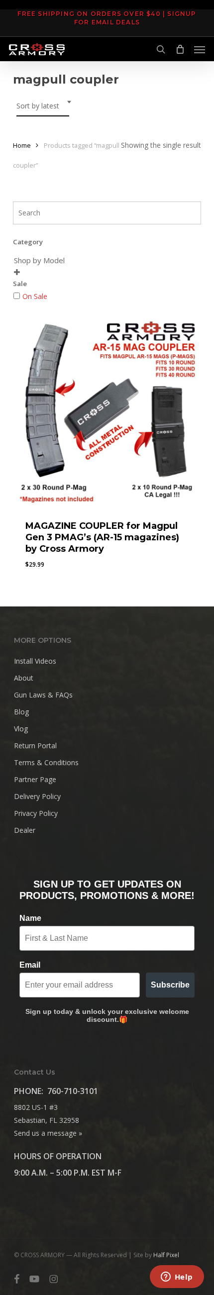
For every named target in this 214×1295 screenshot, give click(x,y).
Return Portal (35, 745)
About (23, 678)
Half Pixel (166, 1255)
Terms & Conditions (46, 762)
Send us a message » (48, 1133)
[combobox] (43, 106)
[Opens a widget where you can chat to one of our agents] (176, 1277)
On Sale (34, 296)
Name (30, 918)
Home (22, 145)
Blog (21, 711)
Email (29, 965)
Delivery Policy (37, 796)
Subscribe (170, 985)
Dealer (24, 830)
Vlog (21, 728)
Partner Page (35, 779)
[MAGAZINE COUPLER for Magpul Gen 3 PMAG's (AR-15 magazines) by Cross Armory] (107, 411)
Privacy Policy (36, 813)
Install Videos (35, 661)
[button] (199, 49)
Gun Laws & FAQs (43, 694)
